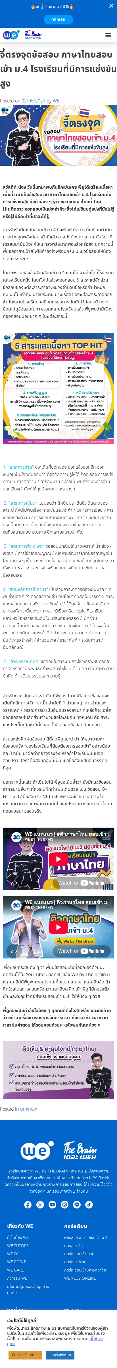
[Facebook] (28, 1204)
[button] (108, 34)
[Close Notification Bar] (111, 6)
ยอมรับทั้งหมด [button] (60, 1355)
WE (56, 101)
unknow (28, 1109)
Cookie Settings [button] (25, 1355)
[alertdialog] (58, 14)
